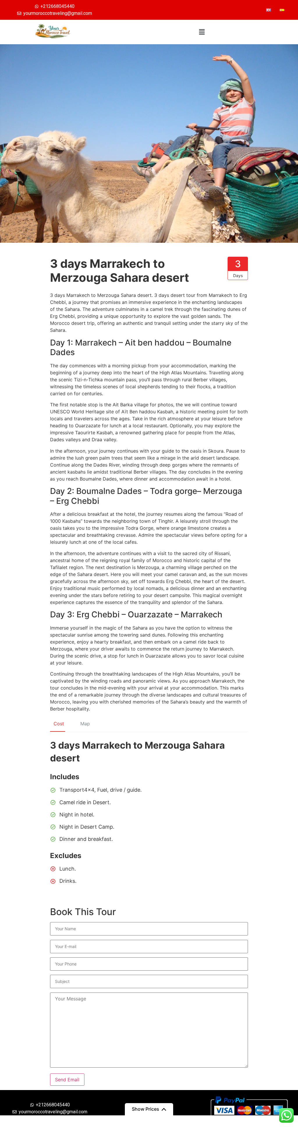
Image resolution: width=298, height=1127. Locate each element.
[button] (202, 31)
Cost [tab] (59, 723)
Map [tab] (85, 723)
